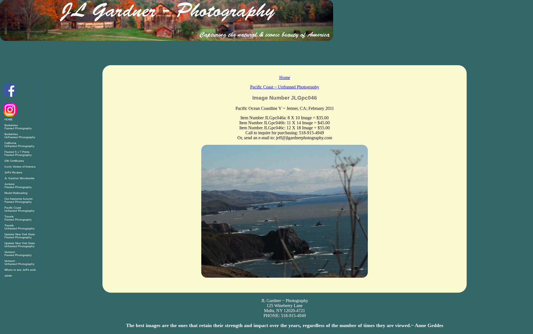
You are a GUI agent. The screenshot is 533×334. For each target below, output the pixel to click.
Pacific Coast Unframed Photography (19, 209)
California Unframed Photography (19, 144)
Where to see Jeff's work (20, 269)
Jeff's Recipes (13, 172)
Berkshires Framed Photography (18, 127)
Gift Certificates (14, 160)
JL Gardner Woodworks (19, 178)
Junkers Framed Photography (18, 186)
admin (8, 275)
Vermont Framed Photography (18, 253)
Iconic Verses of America (20, 166)
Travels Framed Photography (18, 218)
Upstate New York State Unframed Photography (19, 245)
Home (284, 77)
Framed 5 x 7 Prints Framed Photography (18, 153)
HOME (8, 119)
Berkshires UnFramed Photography (19, 136)
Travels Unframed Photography (19, 227)
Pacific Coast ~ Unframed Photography (284, 87)
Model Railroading (15, 192)
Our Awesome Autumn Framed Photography (18, 200)
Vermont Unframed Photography (19, 262)
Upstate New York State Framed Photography (19, 236)
